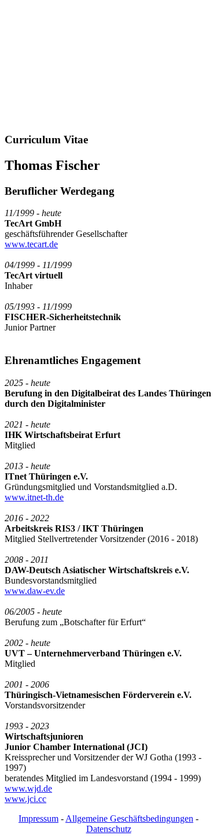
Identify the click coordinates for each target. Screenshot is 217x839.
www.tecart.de (31, 244)
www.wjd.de (28, 788)
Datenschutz (108, 829)
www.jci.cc (25, 799)
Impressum (38, 818)
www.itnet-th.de (34, 497)
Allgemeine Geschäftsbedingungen (129, 818)
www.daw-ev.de (35, 591)
